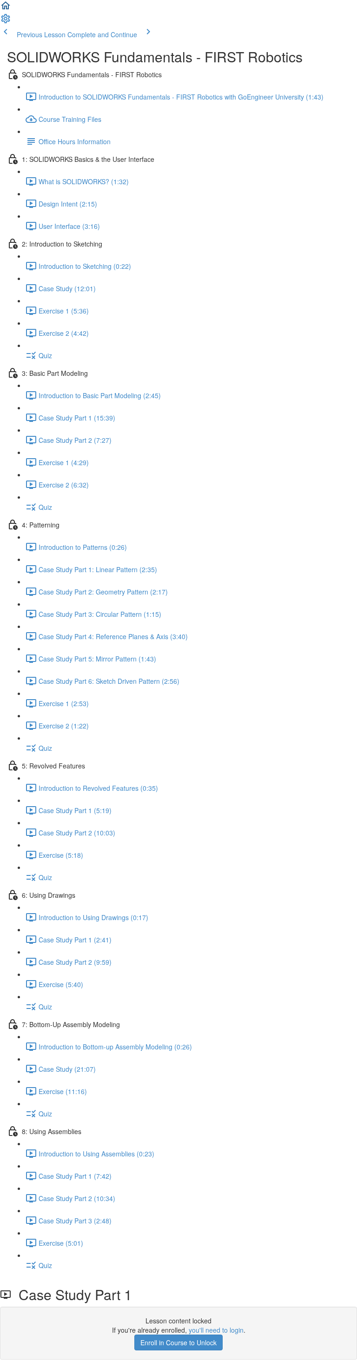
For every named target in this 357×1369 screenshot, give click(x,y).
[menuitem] (5, 21)
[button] (5, 8)
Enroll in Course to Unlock (178, 1342)
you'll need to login (216, 1330)
